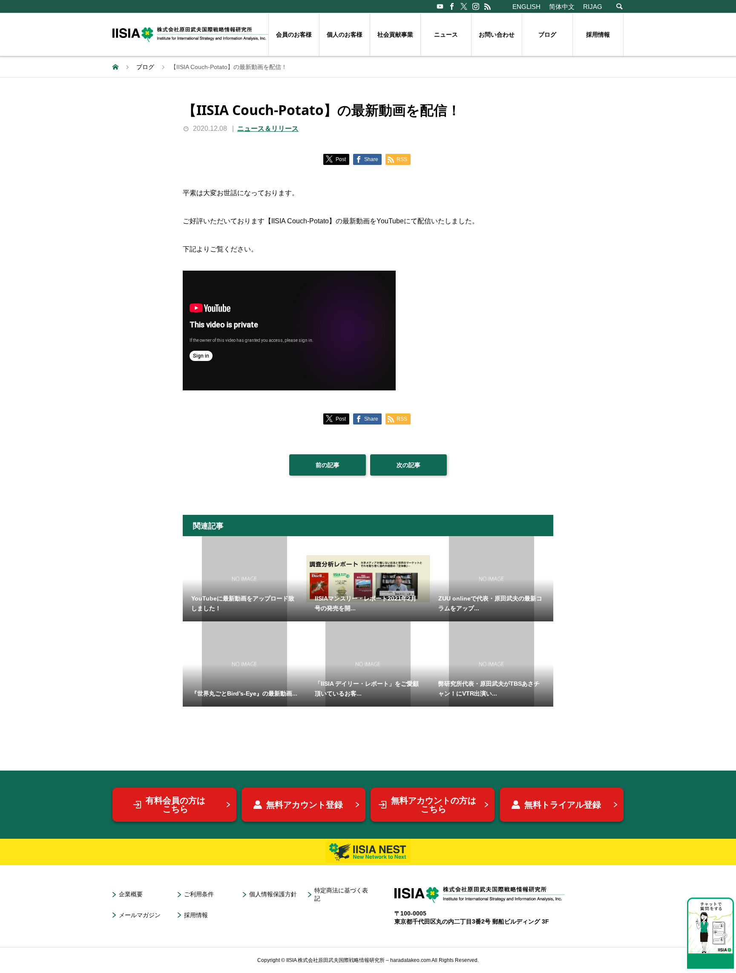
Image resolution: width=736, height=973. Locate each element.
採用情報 (598, 34)
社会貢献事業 (395, 34)
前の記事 (327, 465)
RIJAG (592, 6)
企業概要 (131, 894)
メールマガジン (140, 915)
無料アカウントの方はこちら (433, 805)
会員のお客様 (294, 34)
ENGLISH (526, 6)
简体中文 (562, 6)
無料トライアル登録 (562, 804)
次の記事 (408, 465)
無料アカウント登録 (304, 804)
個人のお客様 (344, 34)
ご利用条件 (199, 894)
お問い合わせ (497, 34)
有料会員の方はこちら (175, 805)
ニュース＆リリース (268, 128)
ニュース (446, 34)
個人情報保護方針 (273, 894)
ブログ (547, 34)
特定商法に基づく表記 (341, 894)
